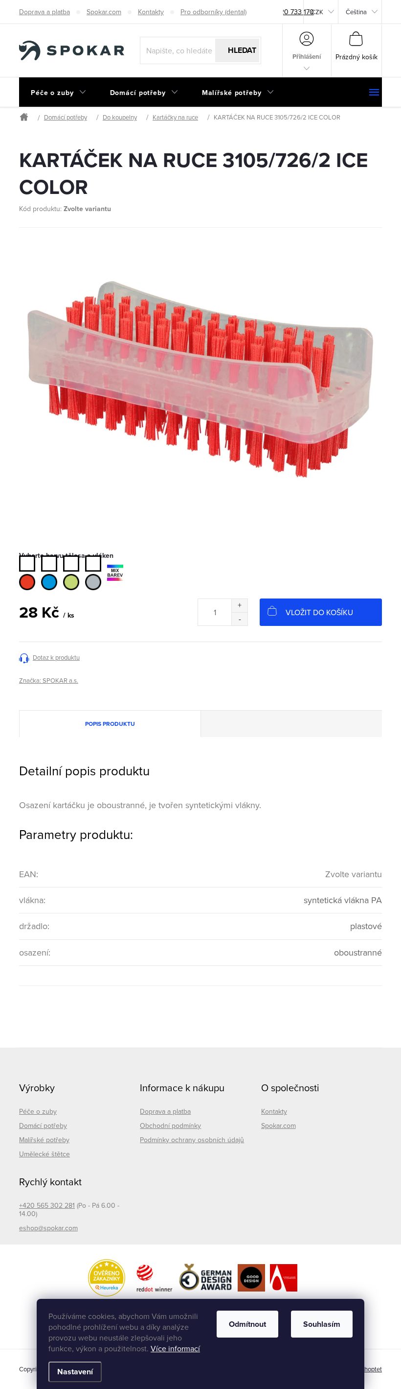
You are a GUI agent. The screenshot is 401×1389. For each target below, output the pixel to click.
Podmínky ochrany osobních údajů (192, 1140)
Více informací (175, 1348)
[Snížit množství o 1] (239, 618)
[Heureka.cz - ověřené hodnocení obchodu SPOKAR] (106, 1277)
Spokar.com (104, 12)
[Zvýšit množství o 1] (239, 605)
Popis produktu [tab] (110, 723)
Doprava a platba (44, 12)
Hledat (242, 50)
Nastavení (75, 1371)
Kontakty (151, 12)
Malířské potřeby (44, 1140)
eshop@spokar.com (48, 1228)
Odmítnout (247, 1324)
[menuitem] (58, 92)
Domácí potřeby (43, 1125)
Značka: (48, 680)
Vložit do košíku (319, 612)
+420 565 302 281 (47, 1205)
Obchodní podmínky (170, 1125)
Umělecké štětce (44, 1154)
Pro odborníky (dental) (213, 12)
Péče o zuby (38, 1111)
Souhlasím (321, 1324)
